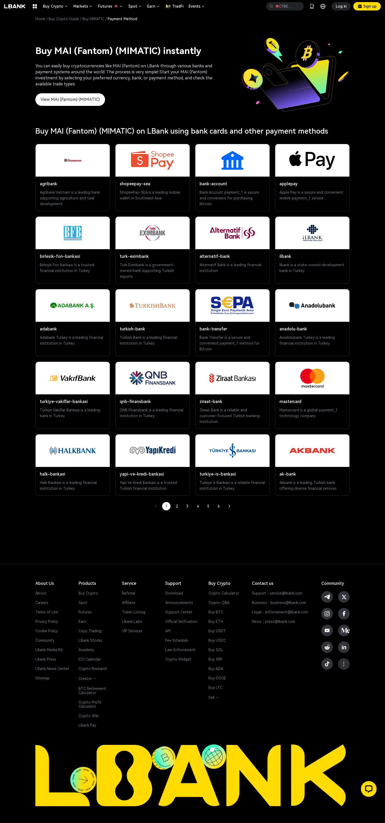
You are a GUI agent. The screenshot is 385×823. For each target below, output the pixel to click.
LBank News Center (52, 669)
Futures (110, 6)
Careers (41, 603)
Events (197, 6)
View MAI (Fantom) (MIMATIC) (70, 99)
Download (174, 593)
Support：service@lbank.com (277, 593)
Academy (86, 650)
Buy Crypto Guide (64, 19)
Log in (341, 6)
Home (40, 19)
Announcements (179, 603)
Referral (128, 593)
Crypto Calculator (223, 593)
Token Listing (133, 612)
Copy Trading (90, 631)
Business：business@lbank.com (279, 603)
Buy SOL (215, 650)
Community (44, 640)
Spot (135, 6)
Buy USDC (217, 640)
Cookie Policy (46, 631)
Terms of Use (46, 612)
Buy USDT (217, 631)
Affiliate (128, 603)
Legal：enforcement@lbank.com (280, 612)
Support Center (178, 612)
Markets (83, 6)
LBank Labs (132, 621)
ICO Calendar (90, 659)
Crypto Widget (178, 659)
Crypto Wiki (89, 716)
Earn (153, 6)
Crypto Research (93, 669)
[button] (369, 789)
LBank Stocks (90, 640)
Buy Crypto (55, 6)
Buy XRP (215, 659)
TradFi (177, 6)
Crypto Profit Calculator (90, 704)
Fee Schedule (176, 640)
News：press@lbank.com (273, 621)
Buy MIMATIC (93, 19)
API (167, 631)
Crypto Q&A (218, 603)
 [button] (271, 6)
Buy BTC (215, 612)
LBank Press (45, 659)
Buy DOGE (217, 678)
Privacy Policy (46, 621)
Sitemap (42, 678)
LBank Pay (87, 725)
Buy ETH (215, 621)
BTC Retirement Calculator (92, 690)
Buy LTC (215, 687)
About (40, 593)
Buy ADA (215, 669)
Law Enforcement (180, 650)
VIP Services (132, 631)
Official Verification (181, 621)
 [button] (297, 6)
